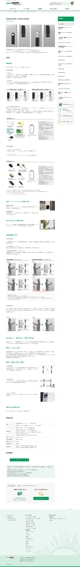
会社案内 (67, 8)
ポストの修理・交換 (29, 520)
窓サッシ (27, 544)
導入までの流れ (53, 8)
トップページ (8, 11)
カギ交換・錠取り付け (11, 518)
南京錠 (27, 541)
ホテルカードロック (29, 539)
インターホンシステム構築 (31, 528)
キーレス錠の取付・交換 (11, 520)
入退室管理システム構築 (30, 523)
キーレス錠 (21, 11)
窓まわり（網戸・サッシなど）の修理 (33, 518)
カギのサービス (13, 8)
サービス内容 (26, 8)
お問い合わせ (65, 3)
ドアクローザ (28, 551)
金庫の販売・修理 (29, 526)
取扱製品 (40, 8)
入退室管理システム (29, 538)
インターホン (28, 549)
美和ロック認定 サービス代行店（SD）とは (57, 518)
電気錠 (27, 536)
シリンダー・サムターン (30, 531)
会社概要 (51, 520)
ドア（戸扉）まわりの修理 (31, 516)
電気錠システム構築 (29, 521)
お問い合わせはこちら (40, 498)
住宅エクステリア (29, 548)
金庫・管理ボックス (29, 546)
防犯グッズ (28, 543)
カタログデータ (19, 459)
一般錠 (27, 533)
